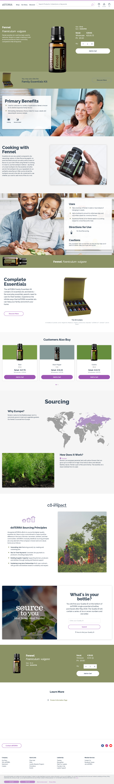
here (77, 777)
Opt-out (27, 782)
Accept (12, 782)
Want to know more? (42, 782)
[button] (56, 384)
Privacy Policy (52, 782)
